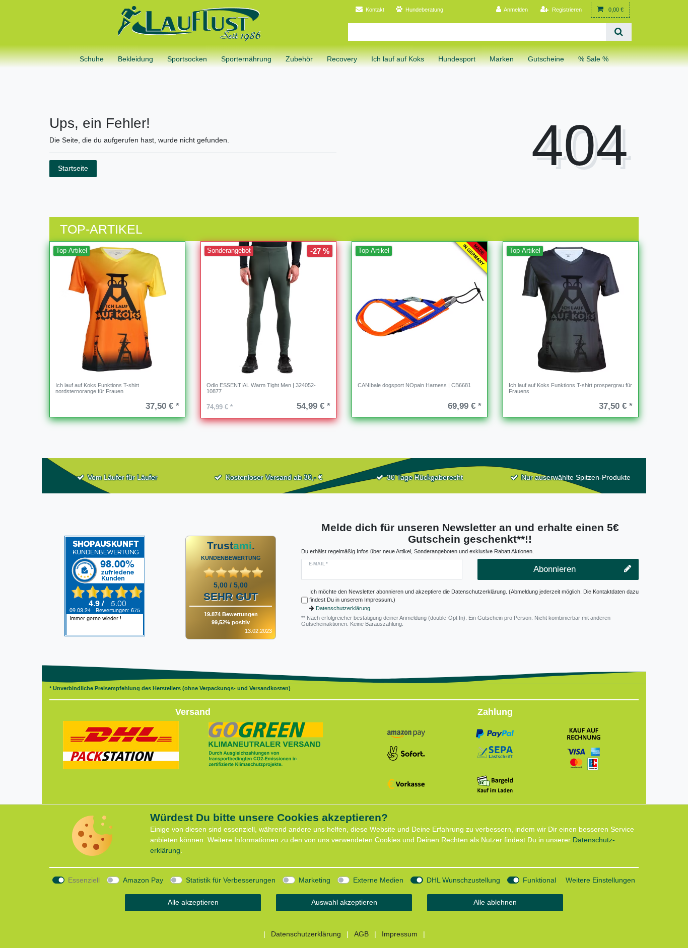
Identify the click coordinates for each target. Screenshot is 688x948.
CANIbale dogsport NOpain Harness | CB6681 (414, 385)
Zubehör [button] (299, 59)
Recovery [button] (342, 59)
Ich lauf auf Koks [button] (397, 59)
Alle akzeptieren (193, 902)
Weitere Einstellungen (600, 880)
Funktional (539, 880)
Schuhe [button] (92, 59)
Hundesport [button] (456, 59)
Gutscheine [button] (546, 59)
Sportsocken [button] (187, 59)
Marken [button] (502, 59)
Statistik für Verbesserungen (231, 880)
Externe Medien (378, 880)
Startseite (73, 168)
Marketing (314, 880)
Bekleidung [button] (135, 59)
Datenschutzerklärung (343, 608)
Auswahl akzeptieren (344, 902)
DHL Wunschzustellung (463, 880)
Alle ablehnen (495, 902)
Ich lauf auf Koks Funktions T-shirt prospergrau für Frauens (570, 388)
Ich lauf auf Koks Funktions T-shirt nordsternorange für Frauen (97, 388)
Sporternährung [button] (246, 59)
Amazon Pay (143, 880)
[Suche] (619, 32)
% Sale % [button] (593, 59)
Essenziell (84, 880)
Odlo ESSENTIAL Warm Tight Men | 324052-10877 (261, 388)
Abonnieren (554, 569)
